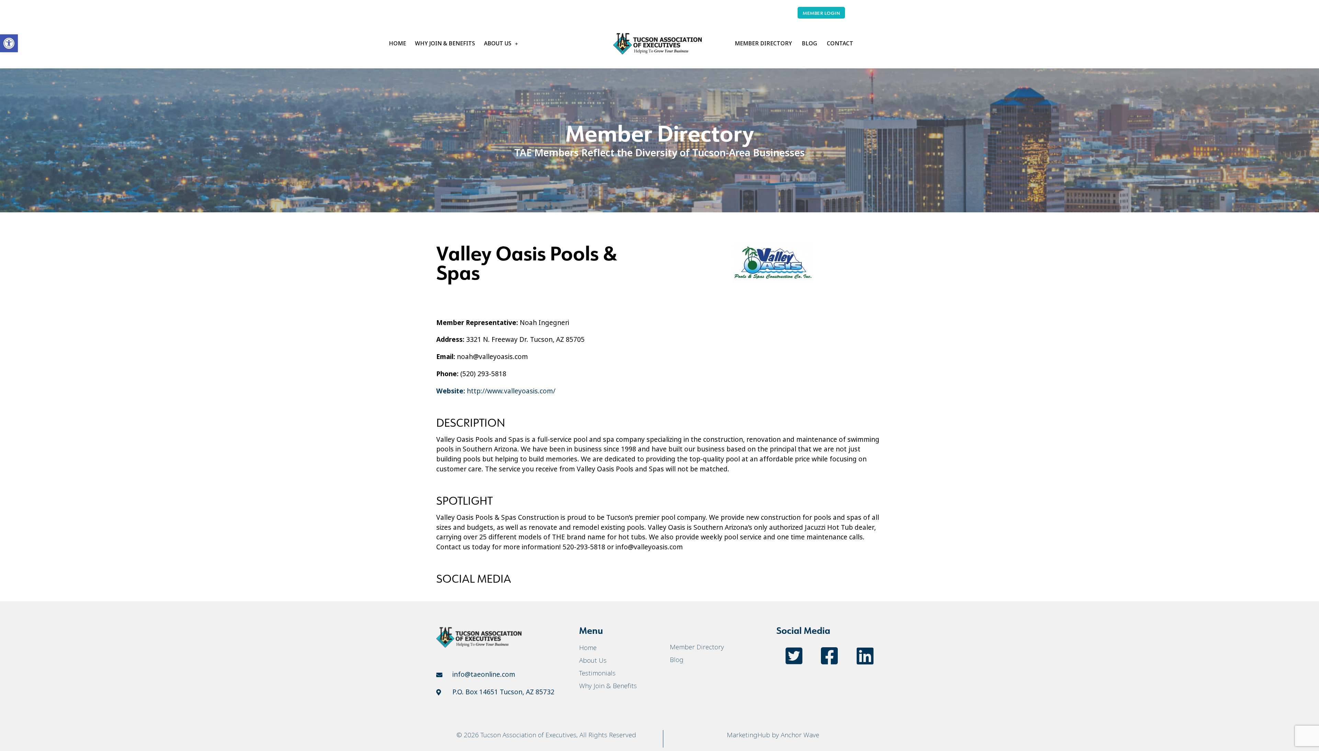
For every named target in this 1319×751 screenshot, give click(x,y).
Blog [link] (809, 43)
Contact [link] (840, 43)
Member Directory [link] (763, 43)
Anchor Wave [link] (800, 735)
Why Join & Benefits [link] (445, 43)
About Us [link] (497, 43)
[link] (9, 43)
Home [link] (397, 43)
